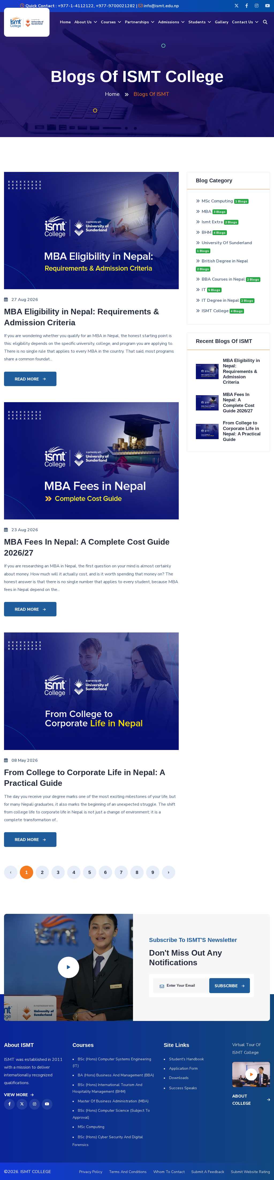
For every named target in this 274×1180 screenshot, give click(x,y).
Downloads (179, 1077)
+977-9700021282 (115, 6)
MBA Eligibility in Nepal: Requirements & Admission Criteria (241, 371)
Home (65, 22)
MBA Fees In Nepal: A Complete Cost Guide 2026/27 (238, 402)
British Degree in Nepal (225, 261)
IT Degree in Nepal (221, 300)
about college (241, 1100)
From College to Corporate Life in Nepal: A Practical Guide (242, 431)
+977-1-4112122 (75, 6)
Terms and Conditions (128, 1171)
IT (204, 290)
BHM (207, 232)
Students (197, 22)
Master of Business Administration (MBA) (113, 1101)
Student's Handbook (186, 1059)
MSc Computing (218, 201)
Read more (27, 379)
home (112, 94)
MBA (207, 211)
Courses (108, 22)
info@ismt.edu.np (161, 6)
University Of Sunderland (227, 243)
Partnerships (137, 22)
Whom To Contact (169, 1171)
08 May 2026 (25, 760)
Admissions (168, 22)
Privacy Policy (90, 1171)
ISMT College (216, 311)
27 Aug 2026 (25, 300)
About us (83, 22)
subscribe (226, 986)
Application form (183, 1068)
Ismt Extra (213, 222)
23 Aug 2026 (25, 530)
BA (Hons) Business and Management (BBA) (116, 1075)
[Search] (265, 22)
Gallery (221, 22)
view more (16, 1095)
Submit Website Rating (250, 1171)
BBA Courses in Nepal (224, 279)
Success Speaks (183, 1088)
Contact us (242, 22)
